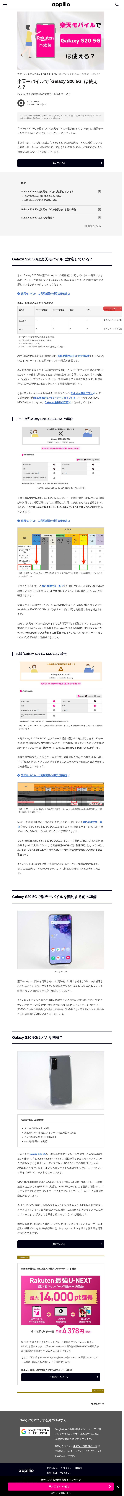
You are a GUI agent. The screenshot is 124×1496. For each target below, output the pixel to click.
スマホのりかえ (35, 74)
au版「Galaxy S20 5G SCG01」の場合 (40, 200)
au (20, 329)
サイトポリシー (66, 1468)
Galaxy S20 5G (37, 1154)
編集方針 (57, 118)
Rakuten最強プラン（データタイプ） (52, 397)
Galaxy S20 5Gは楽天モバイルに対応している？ (47, 191)
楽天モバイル (50, 74)
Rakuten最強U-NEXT (57, 402)
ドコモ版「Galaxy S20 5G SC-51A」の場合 (42, 196)
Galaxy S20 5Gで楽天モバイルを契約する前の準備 (48, 209)
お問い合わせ (52, 1473)
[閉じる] (118, 1486)
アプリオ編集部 (33, 101)
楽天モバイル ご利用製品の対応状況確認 (44, 293)
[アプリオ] (61, 4)
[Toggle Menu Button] (5, 4)
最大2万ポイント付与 (59, 1486)
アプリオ (21, 74)
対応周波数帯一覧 (51, 586)
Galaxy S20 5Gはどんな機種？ (37, 217)
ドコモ (21, 320)
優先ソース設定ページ (85, 1446)
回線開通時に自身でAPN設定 (74, 356)
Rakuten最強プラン (82, 393)
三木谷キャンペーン (59, 1377)
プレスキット (65, 1473)
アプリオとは (52, 1468)
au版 (24, 379)
